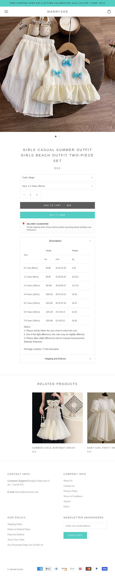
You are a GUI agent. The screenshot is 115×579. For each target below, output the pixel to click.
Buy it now (57, 215)
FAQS (66, 506)
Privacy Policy (70, 491)
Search (67, 501)
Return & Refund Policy (18, 529)
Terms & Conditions (73, 496)
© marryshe (15, 569)
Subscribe (75, 535)
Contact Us (69, 486)
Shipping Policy (14, 524)
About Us (68, 480)
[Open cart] (109, 11)
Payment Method (15, 534)
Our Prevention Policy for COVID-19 (25, 545)
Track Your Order (15, 539)
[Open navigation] (6, 11)
